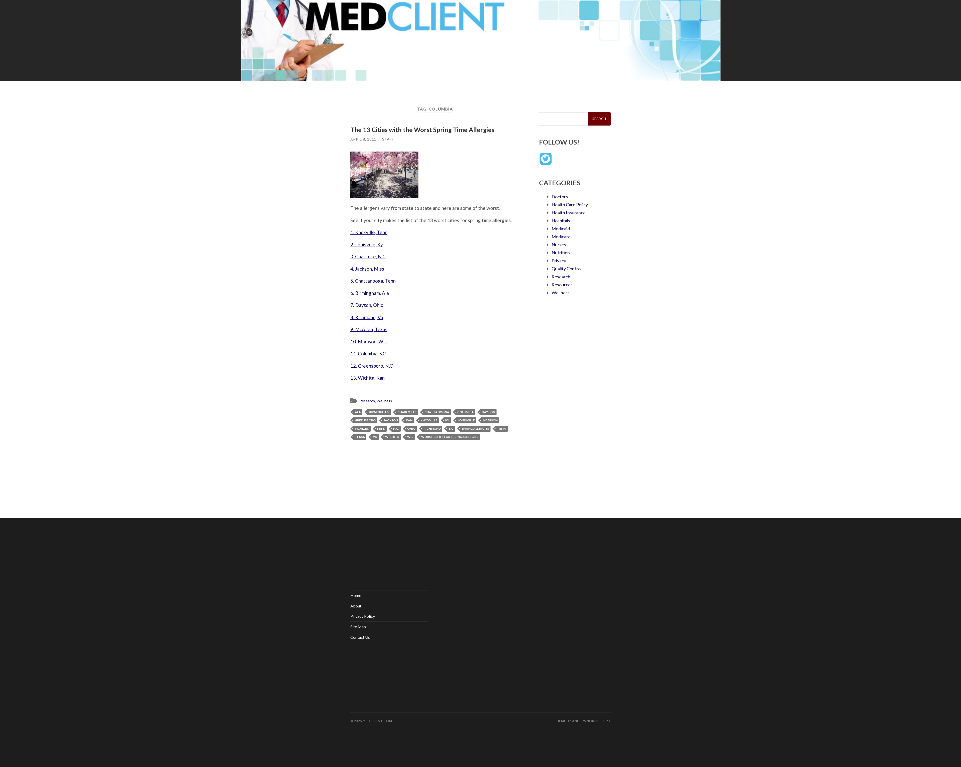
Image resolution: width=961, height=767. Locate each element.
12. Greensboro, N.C (371, 366)
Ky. (447, 420)
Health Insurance (569, 212)
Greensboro (365, 420)
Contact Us (360, 637)
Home (355, 595)
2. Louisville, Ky (366, 244)
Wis (410, 437)
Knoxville (428, 420)
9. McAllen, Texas (368, 329)
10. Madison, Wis (368, 341)
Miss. (381, 428)
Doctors (560, 196)
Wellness (384, 401)
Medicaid (561, 228)
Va (375, 437)
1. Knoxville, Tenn (368, 232)
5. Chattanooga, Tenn (373, 281)
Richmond (432, 428)
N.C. (396, 428)
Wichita (392, 437)
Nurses (559, 244)
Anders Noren (585, 721)
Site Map (358, 626)
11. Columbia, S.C (368, 353)
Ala (358, 412)
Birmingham (379, 412)
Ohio (411, 428)
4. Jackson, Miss (367, 269)
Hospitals (561, 220)
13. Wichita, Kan (367, 378)
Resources (562, 284)
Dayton (488, 412)
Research (367, 401)
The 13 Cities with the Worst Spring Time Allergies (422, 129)
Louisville (466, 420)
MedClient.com (377, 721)
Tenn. (501, 428)
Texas (360, 437)
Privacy (559, 260)
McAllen (362, 428)
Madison (490, 420)
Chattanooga (436, 412)
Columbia (465, 412)
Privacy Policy (362, 616)
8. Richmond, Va (366, 317)
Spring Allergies (475, 428)
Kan (409, 420)
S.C (451, 428)
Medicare (561, 236)
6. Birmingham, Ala (369, 293)
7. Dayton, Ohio (366, 305)
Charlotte (406, 412)
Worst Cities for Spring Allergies (449, 437)
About (355, 605)
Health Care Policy (570, 204)
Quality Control (567, 268)
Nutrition (561, 252)
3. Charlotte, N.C (368, 256)
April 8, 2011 (363, 139)
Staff (388, 139)
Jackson (391, 420)
